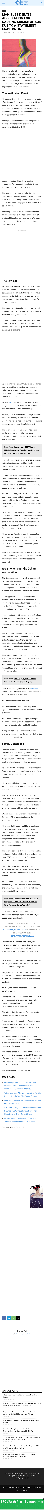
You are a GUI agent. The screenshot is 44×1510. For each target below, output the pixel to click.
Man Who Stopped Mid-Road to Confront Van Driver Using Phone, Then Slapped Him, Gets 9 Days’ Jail (22, 1404)
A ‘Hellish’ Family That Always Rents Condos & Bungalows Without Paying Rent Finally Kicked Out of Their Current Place (22, 1111)
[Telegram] (9, 1318)
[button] (3, 3)
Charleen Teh (7, 32)
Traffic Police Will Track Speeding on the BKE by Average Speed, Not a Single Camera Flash (21, 1438)
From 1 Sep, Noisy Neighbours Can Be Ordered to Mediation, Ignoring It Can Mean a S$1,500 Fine (19, 1430)
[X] (18, 1318)
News (4, 11)
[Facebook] (4, 1318)
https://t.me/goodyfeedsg (14, 930)
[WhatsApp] (13, 1318)
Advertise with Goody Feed (11, 1487)
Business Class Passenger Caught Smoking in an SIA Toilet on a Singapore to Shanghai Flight (22, 1447)
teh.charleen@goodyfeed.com (23, 1334)
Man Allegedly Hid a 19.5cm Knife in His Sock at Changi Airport (21, 1421)
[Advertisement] (22, 157)
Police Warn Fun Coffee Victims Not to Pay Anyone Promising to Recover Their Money (19, 1455)
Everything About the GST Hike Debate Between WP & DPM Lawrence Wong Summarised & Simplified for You (20, 1085)
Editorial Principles (25, 1487)
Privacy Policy (37, 1487)
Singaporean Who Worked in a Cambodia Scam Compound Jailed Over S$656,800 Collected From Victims (22, 1413)
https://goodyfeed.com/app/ (22, 936)
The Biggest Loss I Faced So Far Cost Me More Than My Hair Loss (21, 1396)
